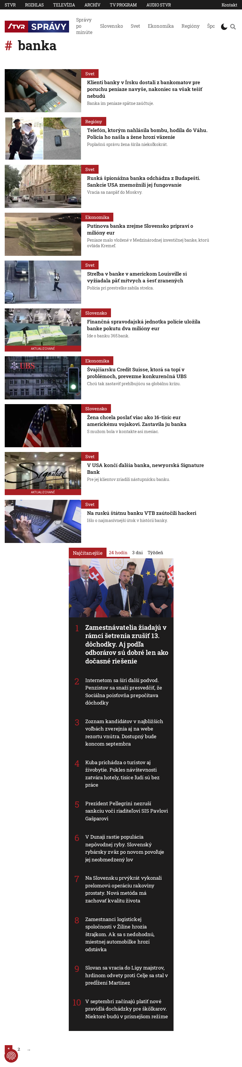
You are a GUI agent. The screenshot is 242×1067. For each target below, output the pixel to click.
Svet (135, 26)
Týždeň (155, 552)
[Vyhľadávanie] (233, 26)
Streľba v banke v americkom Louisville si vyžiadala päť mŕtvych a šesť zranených (137, 277)
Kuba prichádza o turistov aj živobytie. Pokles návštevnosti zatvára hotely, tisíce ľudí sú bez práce (122, 773)
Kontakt (229, 5)
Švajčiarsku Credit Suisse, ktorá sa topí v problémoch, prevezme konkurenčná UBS (137, 373)
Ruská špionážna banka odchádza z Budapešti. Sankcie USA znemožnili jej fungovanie (143, 181)
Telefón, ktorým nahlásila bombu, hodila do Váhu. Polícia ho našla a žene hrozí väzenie (147, 133)
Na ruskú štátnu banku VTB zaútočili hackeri (141, 513)
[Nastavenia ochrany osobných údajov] (11, 1056)
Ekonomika (161, 26)
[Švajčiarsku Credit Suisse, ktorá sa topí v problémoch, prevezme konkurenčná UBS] (43, 377)
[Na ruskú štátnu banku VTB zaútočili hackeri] (43, 521)
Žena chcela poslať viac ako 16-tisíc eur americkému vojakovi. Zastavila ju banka (137, 420)
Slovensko (111, 26)
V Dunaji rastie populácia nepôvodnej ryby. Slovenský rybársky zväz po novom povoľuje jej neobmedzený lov (124, 848)
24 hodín (118, 552)
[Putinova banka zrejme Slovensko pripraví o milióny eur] (43, 234)
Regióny (191, 26)
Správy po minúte (84, 26)
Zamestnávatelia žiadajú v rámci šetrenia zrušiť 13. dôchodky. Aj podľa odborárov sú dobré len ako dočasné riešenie (127, 644)
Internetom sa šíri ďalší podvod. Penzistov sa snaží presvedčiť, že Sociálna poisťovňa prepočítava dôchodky (123, 691)
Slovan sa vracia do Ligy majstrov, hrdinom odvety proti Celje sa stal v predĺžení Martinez (126, 975)
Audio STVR (158, 5)
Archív (92, 5)
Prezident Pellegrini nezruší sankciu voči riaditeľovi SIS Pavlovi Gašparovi (126, 811)
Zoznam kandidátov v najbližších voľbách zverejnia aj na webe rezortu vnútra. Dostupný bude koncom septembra (124, 732)
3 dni (137, 552)
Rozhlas (34, 5)
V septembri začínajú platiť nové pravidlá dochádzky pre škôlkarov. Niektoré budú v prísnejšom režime (126, 1009)
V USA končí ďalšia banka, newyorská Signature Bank (145, 468)
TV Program (123, 5)
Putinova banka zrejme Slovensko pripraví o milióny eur (140, 229)
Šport (213, 26)
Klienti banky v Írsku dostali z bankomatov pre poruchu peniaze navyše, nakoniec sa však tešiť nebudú (144, 89)
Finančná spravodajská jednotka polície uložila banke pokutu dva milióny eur (143, 325)
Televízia (64, 5)
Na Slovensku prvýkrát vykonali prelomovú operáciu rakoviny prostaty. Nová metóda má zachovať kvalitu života (123, 889)
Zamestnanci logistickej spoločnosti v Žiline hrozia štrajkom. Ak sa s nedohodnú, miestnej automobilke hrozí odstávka (120, 934)
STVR (10, 5)
